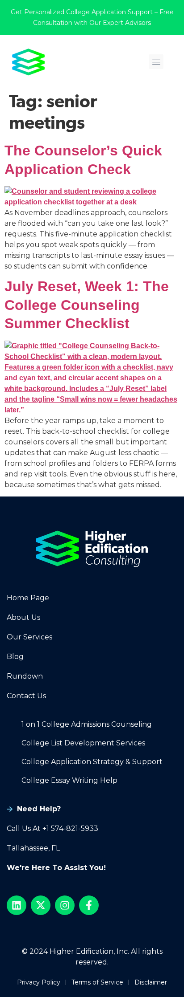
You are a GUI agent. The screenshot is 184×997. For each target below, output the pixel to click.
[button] (156, 61)
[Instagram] (65, 905)
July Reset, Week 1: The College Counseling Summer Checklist (86, 304)
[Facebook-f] (89, 905)
